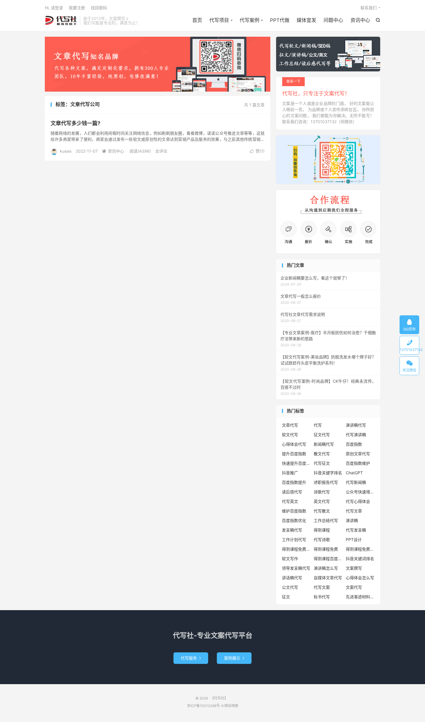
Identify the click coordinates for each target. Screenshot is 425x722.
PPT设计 (354, 539)
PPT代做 (279, 20)
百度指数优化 (294, 520)
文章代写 (290, 425)
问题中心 (333, 20)
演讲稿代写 (356, 425)
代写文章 (354, 510)
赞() (257, 151)
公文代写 (290, 587)
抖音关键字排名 (328, 472)
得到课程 (322, 529)
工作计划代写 (294, 539)
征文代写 (322, 434)
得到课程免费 (326, 549)
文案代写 (354, 587)
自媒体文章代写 (328, 577)
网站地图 (231, 706)
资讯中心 (360, 20)
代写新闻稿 (356, 482)
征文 (286, 596)
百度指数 (354, 444)
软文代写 (290, 434)
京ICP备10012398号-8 (205, 706)
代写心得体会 (358, 501)
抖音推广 (290, 472)
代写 (318, 425)
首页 (197, 20)
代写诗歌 (322, 539)
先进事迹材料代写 (360, 596)
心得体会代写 (294, 444)
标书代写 (322, 596)
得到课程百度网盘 (328, 558)
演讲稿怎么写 (326, 568)
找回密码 (99, 7)
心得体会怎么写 (360, 577)
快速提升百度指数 (296, 463)
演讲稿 (352, 520)
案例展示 (234, 658)
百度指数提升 (294, 482)
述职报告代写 (326, 482)
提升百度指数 (294, 453)
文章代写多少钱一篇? (75, 123)
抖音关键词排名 (360, 558)
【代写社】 (61, 20)
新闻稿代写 (324, 444)
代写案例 (249, 20)
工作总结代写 (326, 520)
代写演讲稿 (356, 434)
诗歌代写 (322, 491)
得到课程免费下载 (296, 549)
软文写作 (290, 558)
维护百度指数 (294, 510)
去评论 (161, 151)
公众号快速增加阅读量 (360, 491)
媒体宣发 (306, 20)
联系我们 (369, 7)
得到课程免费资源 (360, 549)
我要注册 (77, 7)
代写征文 (322, 463)
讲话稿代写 (292, 577)
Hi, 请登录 (54, 7)
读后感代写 (292, 491)
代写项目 (219, 20)
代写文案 (322, 587)
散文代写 (322, 453)
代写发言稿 (356, 529)
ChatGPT (354, 472)
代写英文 (290, 501)
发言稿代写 (292, 529)
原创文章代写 (358, 453)
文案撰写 (354, 568)
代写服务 (191, 658)
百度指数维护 (358, 463)
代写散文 (322, 510)
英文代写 (322, 501)
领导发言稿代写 (296, 568)
